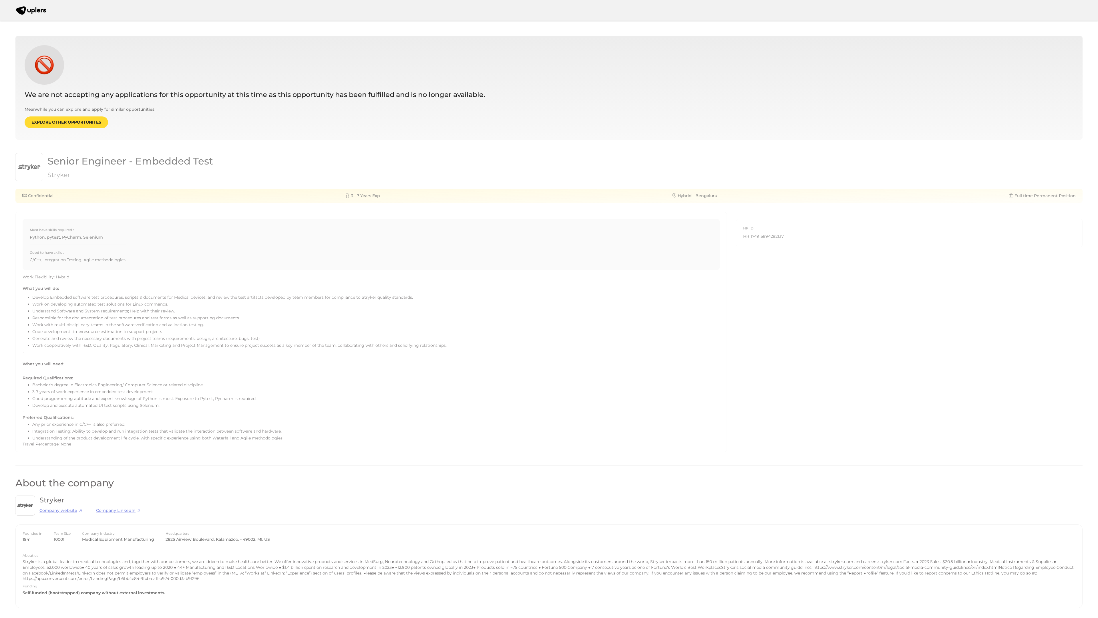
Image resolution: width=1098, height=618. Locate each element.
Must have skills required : (52, 230)
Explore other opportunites (66, 122)
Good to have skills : (47, 252)
